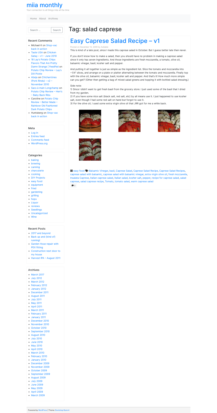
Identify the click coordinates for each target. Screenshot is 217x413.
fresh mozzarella (177, 174)
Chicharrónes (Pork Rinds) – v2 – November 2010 (44, 81)
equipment (37, 184)
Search (57, 30)
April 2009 (37, 391)
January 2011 (38, 317)
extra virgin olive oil (156, 174)
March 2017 (37, 274)
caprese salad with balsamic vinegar (123, 174)
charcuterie (37, 170)
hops (34, 198)
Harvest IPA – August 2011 (45, 257)
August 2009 (38, 377)
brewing (35, 163)
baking (35, 159)
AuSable (104, 47)
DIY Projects (38, 177)
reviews (35, 206)
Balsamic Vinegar (98, 170)
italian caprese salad (101, 177)
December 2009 (40, 363)
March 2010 (37, 352)
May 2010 (36, 345)
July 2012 (36, 278)
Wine (34, 216)
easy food (36, 181)
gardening (36, 191)
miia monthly (45, 5)
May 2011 (36, 302)
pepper (146, 177)
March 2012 (37, 281)
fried (33, 188)
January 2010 (38, 359)
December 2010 (40, 320)
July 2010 (36, 338)
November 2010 (40, 324)
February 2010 (39, 356)
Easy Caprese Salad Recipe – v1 (115, 40)
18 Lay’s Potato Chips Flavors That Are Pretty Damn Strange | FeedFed (45, 63)
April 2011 (36, 306)
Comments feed (40, 139)
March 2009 (38, 395)
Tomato (109, 181)
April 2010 (37, 349)
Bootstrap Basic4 (62, 410)
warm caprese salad (142, 181)
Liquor (34, 202)
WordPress (42, 410)
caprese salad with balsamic (86, 174)
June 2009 (37, 384)
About (42, 18)
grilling (35, 195)
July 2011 (36, 299)
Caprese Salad (124, 170)
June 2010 (37, 342)
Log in (34, 132)
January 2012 (38, 288)
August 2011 (38, 295)
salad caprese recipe (92, 181)
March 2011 (37, 310)
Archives (53, 18)
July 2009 (36, 381)
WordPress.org (39, 143)
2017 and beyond (40, 233)
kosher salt (135, 177)
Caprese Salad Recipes (172, 170)
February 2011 (39, 313)
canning (35, 167)
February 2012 (39, 285)
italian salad (121, 177)
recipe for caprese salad (165, 177)
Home (33, 18)
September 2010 (40, 331)
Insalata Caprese (79, 177)
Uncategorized (39, 213)
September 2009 (40, 373)
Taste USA (37, 52)
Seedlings (36, 209)
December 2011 (39, 292)
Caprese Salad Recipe (145, 170)
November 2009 (40, 366)
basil (112, 170)
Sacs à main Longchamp (44, 87)
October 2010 (38, 327)
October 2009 (39, 370)
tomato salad (122, 181)
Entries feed (38, 136)
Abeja (34, 77)
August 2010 (38, 334)
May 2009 (37, 388)
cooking (35, 174)
